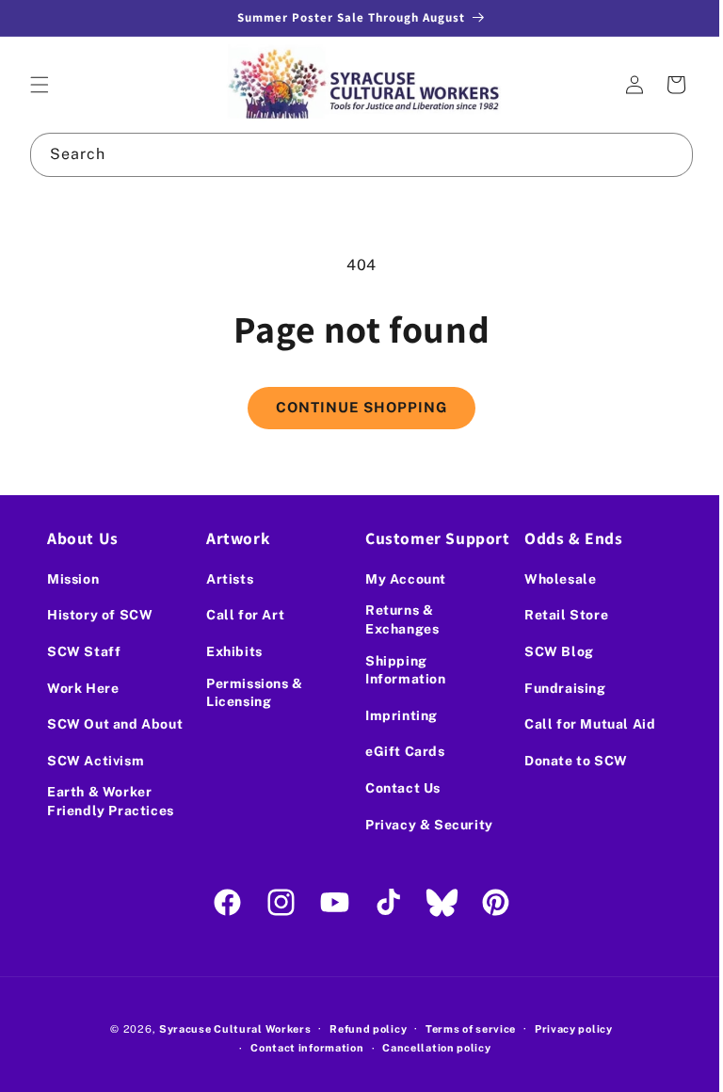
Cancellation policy (430, 1047)
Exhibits (230, 651)
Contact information (300, 1047)
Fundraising (555, 688)
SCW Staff (83, 651)
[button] (39, 84)
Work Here (83, 688)
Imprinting (395, 715)
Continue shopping (355, 407)
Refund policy (361, 1029)
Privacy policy (566, 1029)
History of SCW (100, 614)
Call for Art (241, 614)
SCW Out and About (82, 729)
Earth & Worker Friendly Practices (110, 815)
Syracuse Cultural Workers (228, 1029)
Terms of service (463, 1029)
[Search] (657, 154)
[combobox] (354, 155)
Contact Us (396, 787)
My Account (399, 578)
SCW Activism (95, 773)
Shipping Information (399, 670)
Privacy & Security (423, 824)
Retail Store (556, 614)
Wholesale (550, 578)
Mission (73, 578)
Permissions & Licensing (250, 693)
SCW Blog (549, 651)
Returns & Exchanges (395, 619)
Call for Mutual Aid (579, 723)
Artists (225, 578)
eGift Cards (399, 751)
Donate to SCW (566, 760)
